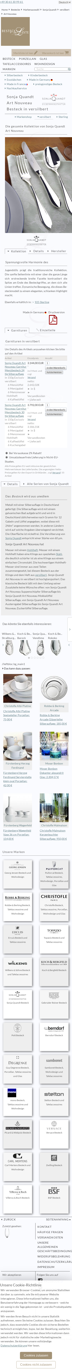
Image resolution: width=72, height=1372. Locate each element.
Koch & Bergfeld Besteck (54, 970)
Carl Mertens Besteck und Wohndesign (18, 1167)
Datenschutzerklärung (52, 1261)
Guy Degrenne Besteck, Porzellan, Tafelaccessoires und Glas (17, 1072)
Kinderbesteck (39, 75)
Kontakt (44, 1226)
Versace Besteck (54, 1132)
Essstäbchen (14, 79)
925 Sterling (42, 302)
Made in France (16, 84)
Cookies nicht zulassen (36, 1364)
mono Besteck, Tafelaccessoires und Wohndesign (17, 1104)
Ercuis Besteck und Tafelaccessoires (17, 939)
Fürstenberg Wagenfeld (18, 825)
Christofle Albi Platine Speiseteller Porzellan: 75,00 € (16, 715)
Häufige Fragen (50, 1232)
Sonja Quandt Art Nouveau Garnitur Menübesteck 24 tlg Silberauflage (15, 369)
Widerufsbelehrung (52, 1256)
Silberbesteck (15, 75)
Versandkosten (50, 1237)
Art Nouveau (10, 13)
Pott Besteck (18, 1035)
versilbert (64, 9)
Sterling (63, 116)
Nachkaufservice (17, 88)
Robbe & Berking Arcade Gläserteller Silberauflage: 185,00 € (53, 719)
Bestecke (15, 9)
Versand (31, 377)
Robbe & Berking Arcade (54, 708)
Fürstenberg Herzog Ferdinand (18, 765)
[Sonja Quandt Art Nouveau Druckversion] (53, 322)
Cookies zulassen (36, 1355)
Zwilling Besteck (54, 1165)
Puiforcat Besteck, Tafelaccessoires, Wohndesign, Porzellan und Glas (54, 879)
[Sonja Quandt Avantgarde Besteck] (70, 629)
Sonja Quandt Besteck (18, 1002)
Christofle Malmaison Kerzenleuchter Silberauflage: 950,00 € (53, 835)
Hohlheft (32, 550)
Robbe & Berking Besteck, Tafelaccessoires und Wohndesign (18, 909)
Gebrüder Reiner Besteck (54, 1002)
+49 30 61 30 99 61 (11, 1)
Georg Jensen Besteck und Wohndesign (18, 874)
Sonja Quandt (49, 9)
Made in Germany (40, 79)
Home (5, 9)
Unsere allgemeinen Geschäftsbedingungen (52, 1247)
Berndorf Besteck (54, 1035)
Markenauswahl (31, 9)
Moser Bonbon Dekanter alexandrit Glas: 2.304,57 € (52, 773)
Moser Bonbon (54, 763)
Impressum (46, 1267)
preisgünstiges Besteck (48, 84)
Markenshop (24, 116)
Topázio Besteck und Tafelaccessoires (54, 939)
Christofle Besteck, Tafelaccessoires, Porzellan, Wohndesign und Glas (54, 909)
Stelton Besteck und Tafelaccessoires (54, 1102)
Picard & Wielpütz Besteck (18, 1132)
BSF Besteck (54, 1197)
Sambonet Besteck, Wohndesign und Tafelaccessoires (54, 1072)
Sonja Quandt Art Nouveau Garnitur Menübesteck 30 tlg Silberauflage (15, 410)
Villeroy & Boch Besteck (18, 1197)
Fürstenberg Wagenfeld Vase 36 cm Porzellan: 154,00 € (17, 835)
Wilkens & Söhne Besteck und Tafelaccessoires (17, 972)
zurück (9, 1219)
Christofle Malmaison (54, 825)
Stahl (59, 554)
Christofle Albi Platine (17, 706)
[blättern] (3, 645)
